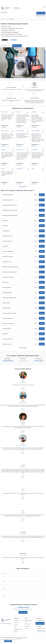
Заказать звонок (40, 13)
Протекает (23, 424)
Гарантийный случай (18, 629)
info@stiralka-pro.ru (41, 630)
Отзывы (26, 628)
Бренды (6, 19)
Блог (15, 627)
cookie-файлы (11, 639)
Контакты (16, 624)
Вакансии (16, 631)
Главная (2, 19)
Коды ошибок (27, 626)
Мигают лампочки (23, 533)
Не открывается (23, 466)
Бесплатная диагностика (40, 15)
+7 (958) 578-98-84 (7, 360)
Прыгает (23, 490)
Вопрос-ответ (16, 622)
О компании (16, 620)
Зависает (23, 512)
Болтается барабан (23, 402)
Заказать (42, 194)
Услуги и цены (27, 623)
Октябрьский (16, 7)
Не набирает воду (23, 382)
